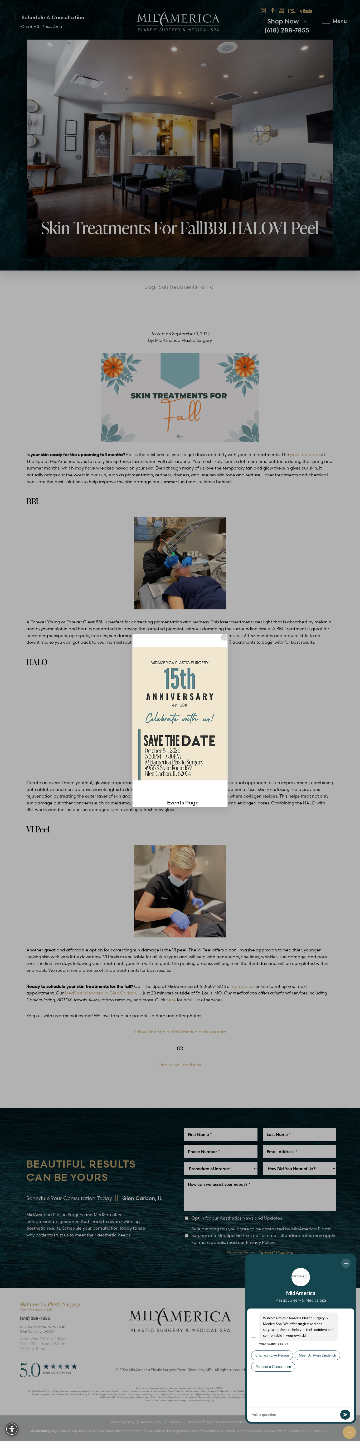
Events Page (183, 802)
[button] (11, 1429)
